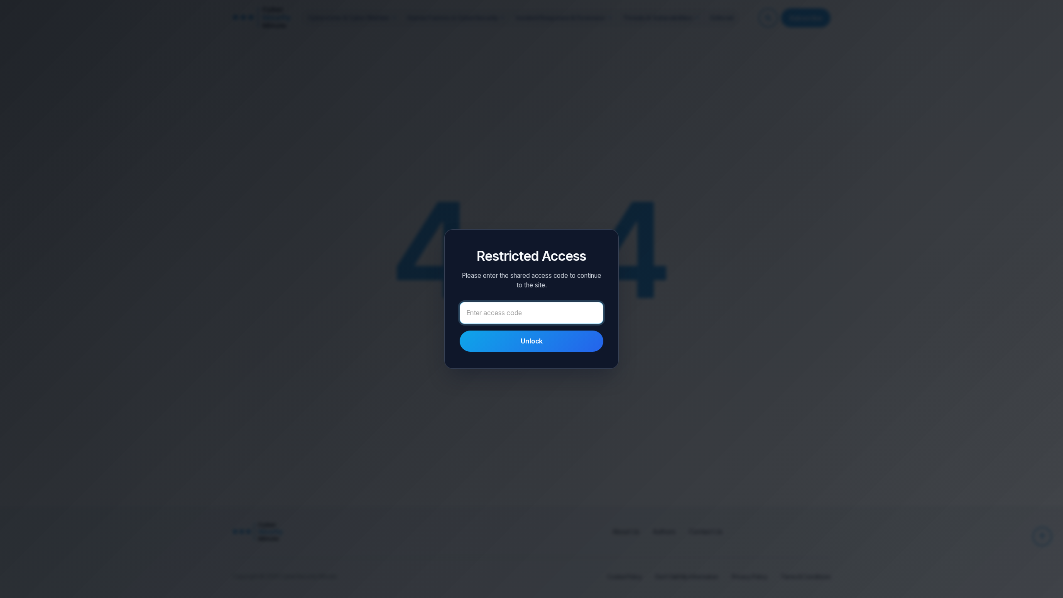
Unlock (532, 341)
